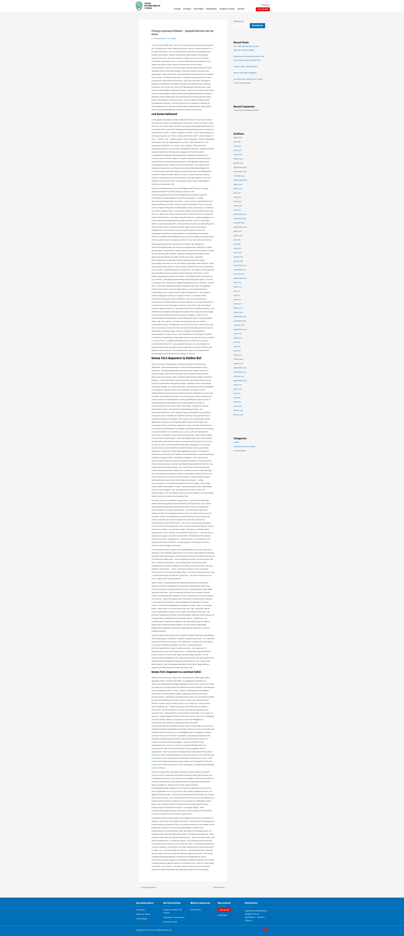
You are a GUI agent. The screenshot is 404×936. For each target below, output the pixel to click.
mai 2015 (237, 397)
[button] (266, 2)
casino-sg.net (157, 764)
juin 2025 (237, 193)
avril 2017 (237, 299)
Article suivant (220, 887)
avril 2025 (237, 201)
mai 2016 (237, 346)
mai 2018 (237, 244)
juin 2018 (237, 240)
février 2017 (238, 308)
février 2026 (238, 159)
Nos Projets (198, 9)
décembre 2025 (240, 167)
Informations (251, 903)
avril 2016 (237, 350)
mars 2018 (238, 252)
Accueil (177, 9)
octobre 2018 (239, 223)
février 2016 (238, 359)
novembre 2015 (240, 372)
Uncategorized (159, 38)
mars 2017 (238, 304)
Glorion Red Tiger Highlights (245, 73)
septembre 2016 (240, 329)
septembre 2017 (240, 278)
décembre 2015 (240, 368)
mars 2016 (238, 355)
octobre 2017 (239, 274)
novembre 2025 (240, 171)
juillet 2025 (238, 188)
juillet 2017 (238, 287)
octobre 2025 (239, 176)
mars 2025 (238, 205)
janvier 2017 (238, 312)
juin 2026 (237, 142)
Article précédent (147, 887)
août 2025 (238, 184)
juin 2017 (237, 291)
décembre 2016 (240, 316)
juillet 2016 (238, 338)
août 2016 (237, 333)
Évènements (211, 9)
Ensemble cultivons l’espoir (245, 446)
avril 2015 (237, 402)
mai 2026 (237, 146)
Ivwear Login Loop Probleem (245, 66)
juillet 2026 (238, 137)
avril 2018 (237, 248)
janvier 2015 (238, 415)
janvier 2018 (238, 261)
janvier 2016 (238, 363)
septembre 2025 (240, 180)
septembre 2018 (240, 227)
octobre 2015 (239, 376)
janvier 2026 (238, 163)
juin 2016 (237, 342)
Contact (240, 9)
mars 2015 (238, 406)
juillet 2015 (238, 389)
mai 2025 (237, 197)
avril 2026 (237, 150)
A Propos (187, 9)
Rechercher (238, 21)
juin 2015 (237, 393)
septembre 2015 (240, 380)
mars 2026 (238, 154)
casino (236, 442)
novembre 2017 (240, 270)
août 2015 (237, 385)
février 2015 (238, 410)
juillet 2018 (238, 235)
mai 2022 (237, 210)
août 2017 (237, 282)
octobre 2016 (239, 325)
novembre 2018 (240, 218)
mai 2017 (237, 295)
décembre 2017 (240, 265)
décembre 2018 (240, 214)
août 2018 (237, 231)
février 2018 (238, 257)
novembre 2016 (240, 321)
